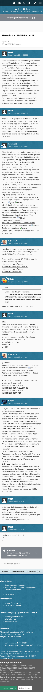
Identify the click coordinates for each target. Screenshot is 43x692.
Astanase (12, 144)
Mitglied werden (11, 619)
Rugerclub (6, 259)
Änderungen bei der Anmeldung (20, 18)
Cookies (11, 672)
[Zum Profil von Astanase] (4, 145)
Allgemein (17, 44)
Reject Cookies (25, 688)
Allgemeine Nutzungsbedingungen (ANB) (20, 587)
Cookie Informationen (13, 590)
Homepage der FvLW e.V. (14, 617)
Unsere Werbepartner (13, 603)
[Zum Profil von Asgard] (4, 402)
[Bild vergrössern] (11, 202)
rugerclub (12, 241)
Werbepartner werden (13, 605)
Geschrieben (18, 55)
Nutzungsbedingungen (8, 667)
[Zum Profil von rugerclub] (4, 242)
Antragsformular (11, 621)
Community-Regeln (7, 670)
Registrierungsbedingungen (15, 585)
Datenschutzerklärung (26, 667)
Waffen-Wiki (9, 594)
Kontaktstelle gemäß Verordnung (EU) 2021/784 (22, 645)
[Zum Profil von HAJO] (4, 280)
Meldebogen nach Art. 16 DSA (16, 643)
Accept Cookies (9, 688)
